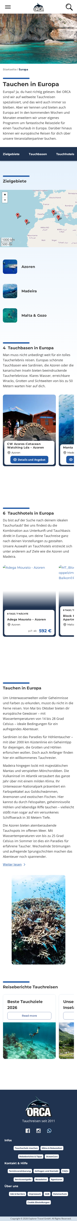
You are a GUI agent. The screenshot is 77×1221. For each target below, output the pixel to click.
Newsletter (41, 1179)
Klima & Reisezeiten (52, 1148)
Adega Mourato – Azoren (26, 619)
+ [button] (5, 194)
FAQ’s (65, 1171)
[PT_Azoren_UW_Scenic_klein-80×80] (10, 267)
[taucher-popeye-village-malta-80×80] (10, 315)
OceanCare (52, 1156)
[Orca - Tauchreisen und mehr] (38, 6)
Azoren (28, 267)
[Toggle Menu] (8, 7)
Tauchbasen (38, 154)
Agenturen (56, 1179)
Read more (29, 1015)
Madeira (29, 291)
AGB (47, 1194)
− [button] (5, 200)
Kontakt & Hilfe (16, 1163)
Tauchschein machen (26, 1148)
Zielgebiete (11, 154)
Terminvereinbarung (20, 1171)
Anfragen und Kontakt (46, 1171)
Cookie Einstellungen (39, 1202)
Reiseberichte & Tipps (30, 1156)
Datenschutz (60, 1194)
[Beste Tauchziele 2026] (29, 1040)
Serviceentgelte (23, 1179)
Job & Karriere (17, 1194)
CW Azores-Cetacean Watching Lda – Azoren (25, 445)
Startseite (9, 69)
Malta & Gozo (34, 315)
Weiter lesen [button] (12, 864)
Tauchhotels (65, 154)
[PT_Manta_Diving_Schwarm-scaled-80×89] (10, 291)
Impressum (35, 1194)
